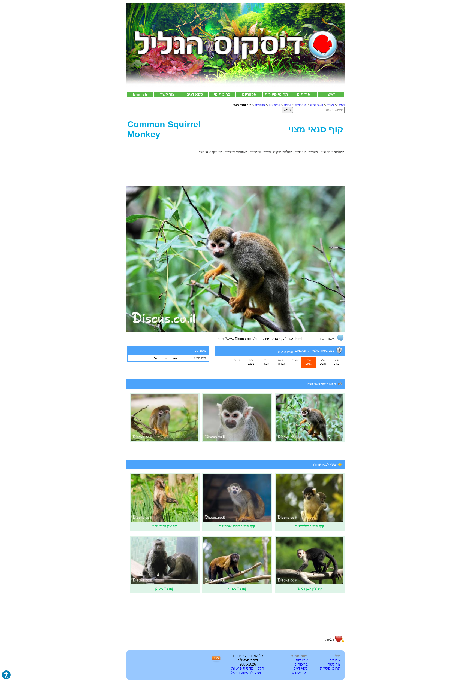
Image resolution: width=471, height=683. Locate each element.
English (140, 94)
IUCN (280, 351)
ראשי (331, 94)
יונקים (287, 105)
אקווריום (249, 94)
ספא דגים (194, 94)
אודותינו (303, 94)
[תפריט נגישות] (6, 675)
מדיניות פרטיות (242, 668)
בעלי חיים (316, 105)
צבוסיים (260, 105)
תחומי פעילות (276, 94)
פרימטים (274, 105)
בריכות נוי (222, 94)
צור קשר (167, 94)
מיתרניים (301, 105)
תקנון (260, 668)
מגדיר (330, 105)
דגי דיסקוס (300, 672)
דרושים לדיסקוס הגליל (248, 672)
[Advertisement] (235, 170)
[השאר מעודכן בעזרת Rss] (216, 662)
